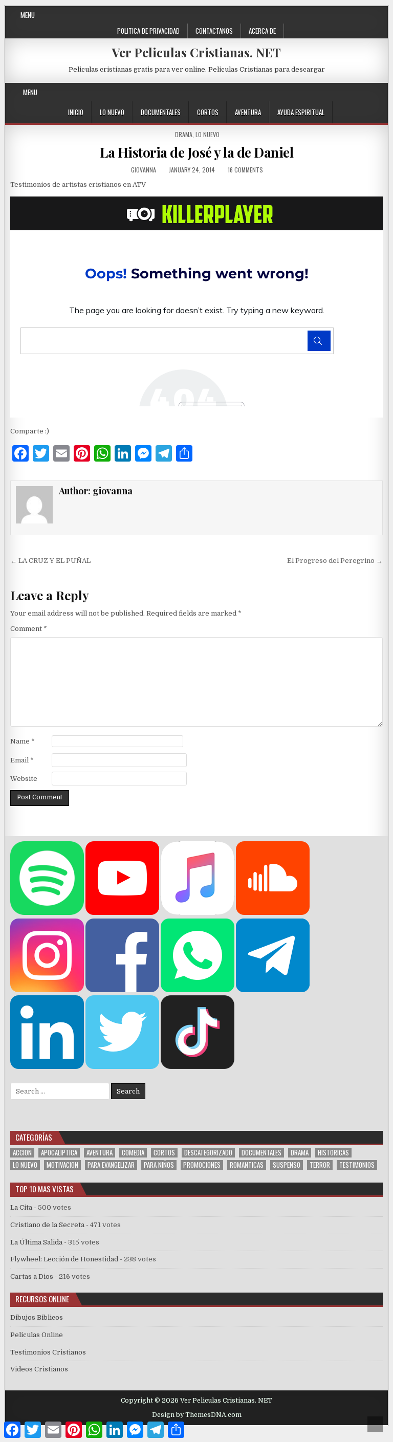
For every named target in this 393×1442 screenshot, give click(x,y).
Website (23, 778)
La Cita (21, 1207)
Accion (22, 1152)
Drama (183, 134)
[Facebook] (318, 92)
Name (22, 741)
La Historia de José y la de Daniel (196, 152)
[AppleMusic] (197, 912)
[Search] (380, 92)
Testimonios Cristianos (48, 1352)
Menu (27, 15)
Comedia (133, 1152)
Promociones (202, 1165)
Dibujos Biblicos (36, 1317)
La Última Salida (36, 1242)
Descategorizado (208, 1152)
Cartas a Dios (31, 1276)
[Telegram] (273, 990)
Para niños (159, 1165)
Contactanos (214, 31)
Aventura (248, 112)
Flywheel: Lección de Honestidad (64, 1259)
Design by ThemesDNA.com (197, 1414)
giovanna (143, 169)
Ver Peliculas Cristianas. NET (196, 52)
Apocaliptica (59, 1152)
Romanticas (247, 1165)
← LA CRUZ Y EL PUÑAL (50, 560)
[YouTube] (122, 912)
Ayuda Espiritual (300, 112)
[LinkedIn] (47, 1066)
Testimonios (357, 1165)
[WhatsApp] (197, 990)
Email (22, 760)
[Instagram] (343, 92)
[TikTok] (197, 1066)
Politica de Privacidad (148, 31)
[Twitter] (306, 92)
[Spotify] (47, 912)
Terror (320, 1165)
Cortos (208, 112)
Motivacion (62, 1165)
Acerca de (262, 31)
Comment (28, 628)
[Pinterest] (331, 92)
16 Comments (245, 169)
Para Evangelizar (111, 1165)
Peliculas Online (36, 1335)
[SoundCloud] (367, 92)
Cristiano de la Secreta (47, 1225)
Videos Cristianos (39, 1369)
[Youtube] (355, 92)
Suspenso (286, 1165)
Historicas (333, 1152)
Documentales (161, 112)
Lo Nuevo (112, 112)
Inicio (75, 112)
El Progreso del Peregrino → (335, 560)
